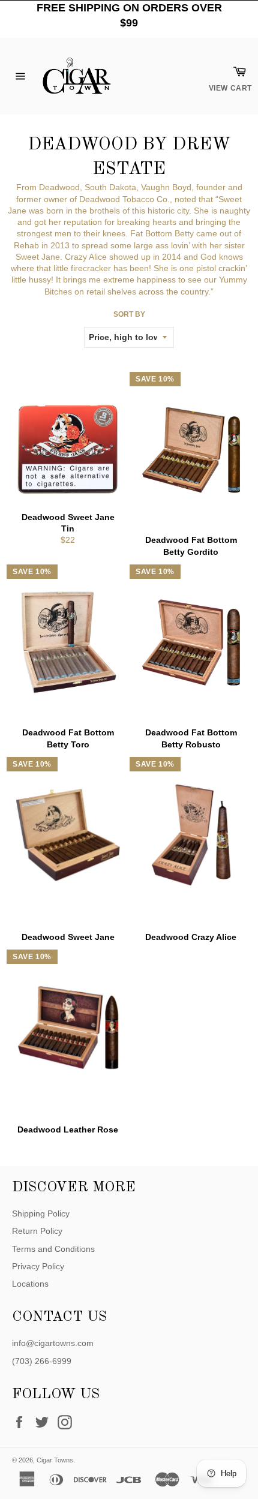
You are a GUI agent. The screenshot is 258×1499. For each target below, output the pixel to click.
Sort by (129, 314)
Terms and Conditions (53, 1249)
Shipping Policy (41, 1213)
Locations (30, 1283)
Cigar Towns (55, 1460)
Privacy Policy (38, 1266)
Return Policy (37, 1231)
